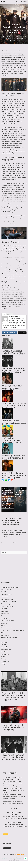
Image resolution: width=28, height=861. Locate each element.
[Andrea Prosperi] (5, 321)
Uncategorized (5, 659)
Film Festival (5, 613)
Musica (3, 625)
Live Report (4, 623)
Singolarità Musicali (7, 649)
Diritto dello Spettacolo (8, 604)
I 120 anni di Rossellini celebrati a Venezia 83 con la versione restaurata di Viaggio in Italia (14, 696)
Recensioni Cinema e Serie (9, 637)
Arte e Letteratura (6, 589)
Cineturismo (5, 597)
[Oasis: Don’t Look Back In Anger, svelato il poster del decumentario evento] (14, 752)
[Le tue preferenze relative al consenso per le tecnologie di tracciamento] (25, 858)
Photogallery (5, 635)
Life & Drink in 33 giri (7, 620)
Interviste (4, 618)
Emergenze (4, 611)
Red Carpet (4, 642)
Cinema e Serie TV (11, 38)
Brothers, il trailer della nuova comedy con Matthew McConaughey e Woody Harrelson (14, 797)
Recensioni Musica (6, 640)
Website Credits (19, 854)
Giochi (3, 616)
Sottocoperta (5, 654)
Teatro (3, 656)
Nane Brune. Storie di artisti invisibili (12, 630)
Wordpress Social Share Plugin (10, 858)
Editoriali (4, 608)
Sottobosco (4, 652)
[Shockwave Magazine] (3, 2)
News (2, 632)
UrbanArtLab (5, 661)
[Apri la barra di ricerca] (17, 2)
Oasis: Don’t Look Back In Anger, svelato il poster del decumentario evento (13, 757)
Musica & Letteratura (7, 628)
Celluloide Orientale (7, 592)
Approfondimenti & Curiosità (10, 587)
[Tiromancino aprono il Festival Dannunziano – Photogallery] (14, 722)
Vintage (3, 664)
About (3, 314)
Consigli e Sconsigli (7, 599)
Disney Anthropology (7, 606)
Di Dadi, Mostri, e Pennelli (8, 601)
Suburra (4, 264)
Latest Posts (9, 314)
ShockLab (4, 647)
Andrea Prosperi (14, 316)
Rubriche (4, 644)
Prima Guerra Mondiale (8, 111)
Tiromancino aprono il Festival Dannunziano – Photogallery (13, 727)
